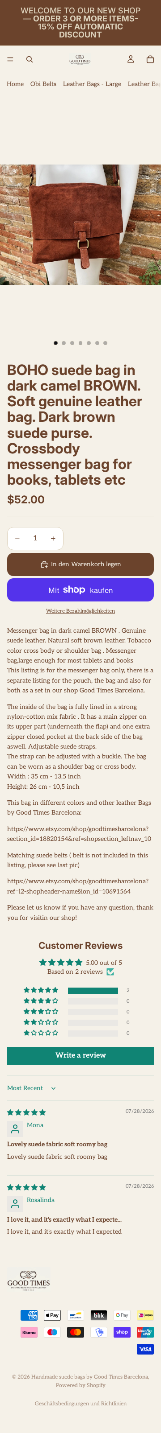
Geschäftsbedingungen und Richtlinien (81, 1403)
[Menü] (10, 59)
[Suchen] (29, 59)
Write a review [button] (80, 1055)
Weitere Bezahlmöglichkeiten (80, 611)
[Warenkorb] (150, 59)
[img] (26, 1112)
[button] (41, 990)
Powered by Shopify (81, 1385)
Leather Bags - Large (92, 84)
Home (15, 84)
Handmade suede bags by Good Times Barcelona (89, 1377)
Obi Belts (43, 84)
